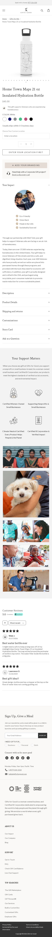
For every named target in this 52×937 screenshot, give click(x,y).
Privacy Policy (6, 925)
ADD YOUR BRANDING (27, 165)
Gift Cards (9, 894)
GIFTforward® (10, 899)
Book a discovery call (21, 174)
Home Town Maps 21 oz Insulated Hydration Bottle (21, 22)
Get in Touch (10, 860)
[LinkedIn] (6, 758)
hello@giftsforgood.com (18, 774)
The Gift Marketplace (13, 890)
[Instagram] (17, 758)
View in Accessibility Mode (34, 927)
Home (4, 19)
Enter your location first (26, 152)
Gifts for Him (14, 19)
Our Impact (9, 834)
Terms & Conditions (32, 925)
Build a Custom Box (12, 908)
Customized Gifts (11, 912)
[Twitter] (28, 758)
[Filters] (4, 623)
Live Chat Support (12, 873)
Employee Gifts (10, 917)
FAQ (6, 864)
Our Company (10, 838)
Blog (6, 842)
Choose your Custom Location (13, 131)
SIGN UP (42, 735)
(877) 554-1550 (32, 3)
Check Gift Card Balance (14, 868)
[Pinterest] (22, 758)
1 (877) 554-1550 (15, 770)
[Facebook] (12, 758)
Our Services (10, 903)
